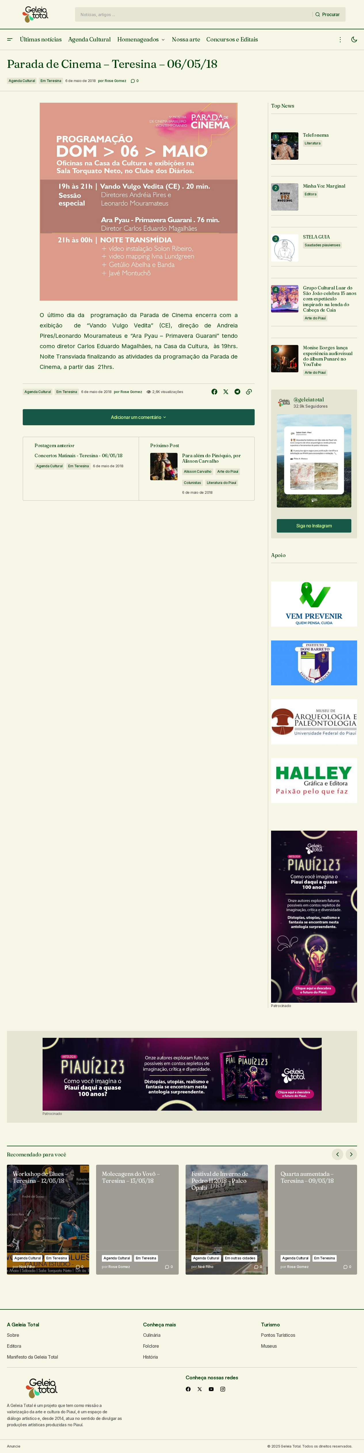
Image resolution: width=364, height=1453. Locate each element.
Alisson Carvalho (197, 471)
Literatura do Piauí (221, 482)
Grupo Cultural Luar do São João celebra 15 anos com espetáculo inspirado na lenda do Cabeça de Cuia (329, 299)
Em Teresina (51, 81)
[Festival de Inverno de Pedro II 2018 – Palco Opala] (227, 1220)
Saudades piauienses (322, 245)
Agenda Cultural (22, 81)
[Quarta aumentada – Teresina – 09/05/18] (316, 1220)
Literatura (313, 143)
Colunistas (192, 482)
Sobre (13, 1335)
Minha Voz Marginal (324, 186)
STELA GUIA (316, 237)
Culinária (151, 1335)
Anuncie (13, 1446)
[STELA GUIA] (284, 248)
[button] (10, 39)
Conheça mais (159, 1324)
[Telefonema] (284, 146)
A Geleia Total (23, 1324)
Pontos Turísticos (278, 1335)
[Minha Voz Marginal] (284, 197)
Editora (310, 194)
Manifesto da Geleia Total (32, 1357)
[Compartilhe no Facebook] (214, 392)
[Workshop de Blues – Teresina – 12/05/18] (48, 1220)
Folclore (151, 1346)
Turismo (270, 1324)
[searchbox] (193, 14)
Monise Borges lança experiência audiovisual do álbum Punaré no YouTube (327, 356)
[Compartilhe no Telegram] (237, 392)
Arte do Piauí (227, 471)
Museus (269, 1346)
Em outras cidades (240, 1258)
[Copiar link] (249, 392)
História (150, 1357)
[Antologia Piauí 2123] (314, 917)
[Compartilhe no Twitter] (226, 392)
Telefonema (316, 135)
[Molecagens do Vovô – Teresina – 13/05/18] (137, 1220)
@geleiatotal (309, 399)
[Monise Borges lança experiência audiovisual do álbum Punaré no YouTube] (284, 358)
